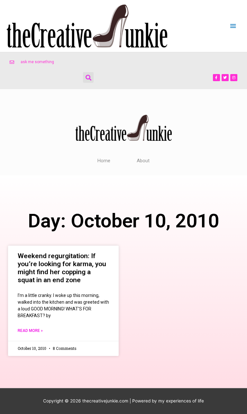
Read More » (30, 330)
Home (103, 161)
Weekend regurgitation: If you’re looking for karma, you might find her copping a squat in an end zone (62, 268)
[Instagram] (233, 77)
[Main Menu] (233, 26)
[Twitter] (225, 77)
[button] (88, 77)
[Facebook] (216, 77)
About (143, 161)
